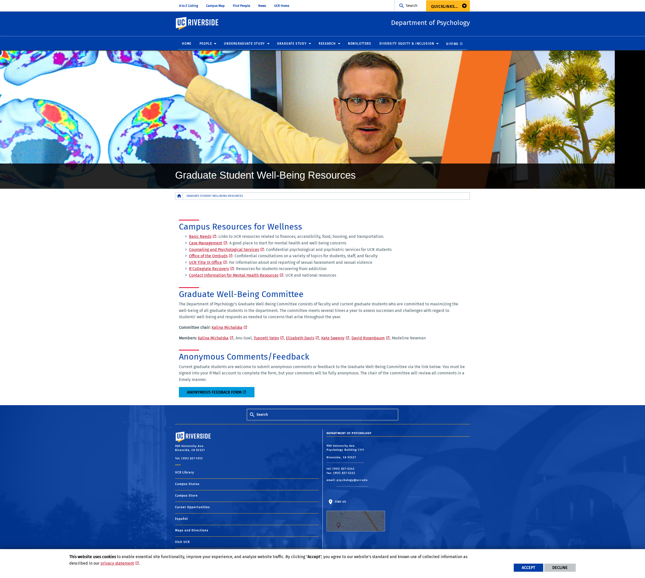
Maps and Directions (191, 530)
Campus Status (187, 484)
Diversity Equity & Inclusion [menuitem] (406, 43)
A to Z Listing (188, 6)
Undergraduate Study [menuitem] (244, 43)
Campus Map (215, 6)
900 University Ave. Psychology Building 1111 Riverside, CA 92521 (345, 451)
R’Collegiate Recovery (209, 268)
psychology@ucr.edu (352, 480)
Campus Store (186, 495)
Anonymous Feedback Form (214, 392)
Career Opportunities (192, 507)
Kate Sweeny (332, 338)
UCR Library (184, 472)
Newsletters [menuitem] (359, 43)
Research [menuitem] (327, 43)
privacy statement (117, 563)
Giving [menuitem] (452, 44)
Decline (560, 567)
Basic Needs (200, 236)
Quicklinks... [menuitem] (444, 6)
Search (411, 6)
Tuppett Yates (266, 338)
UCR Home (281, 6)
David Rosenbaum (368, 338)
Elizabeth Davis (300, 338)
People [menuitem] (206, 43)
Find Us (340, 501)
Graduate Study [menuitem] (292, 43)
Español (181, 519)
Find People (241, 6)
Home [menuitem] (186, 43)
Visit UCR (182, 542)
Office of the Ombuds (208, 255)
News (262, 6)
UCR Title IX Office (205, 262)
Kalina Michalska (227, 327)
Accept (528, 567)
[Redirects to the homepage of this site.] (179, 196)
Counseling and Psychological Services (224, 249)
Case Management (205, 243)
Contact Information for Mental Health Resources (233, 275)
